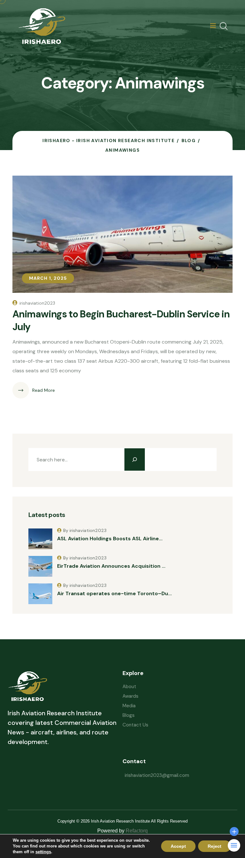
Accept (178, 846)
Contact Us (135, 725)
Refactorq (137, 830)
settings (43, 851)
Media (129, 705)
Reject (214, 846)
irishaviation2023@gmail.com (157, 775)
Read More (43, 390)
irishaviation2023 (37, 303)
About (129, 686)
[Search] (134, 459)
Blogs (128, 715)
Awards (130, 696)
